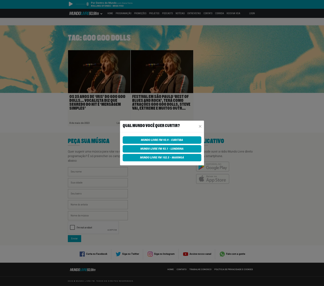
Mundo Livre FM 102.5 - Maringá (162, 157)
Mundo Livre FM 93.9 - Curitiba (162, 140)
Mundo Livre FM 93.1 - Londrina (162, 148)
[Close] (200, 126)
